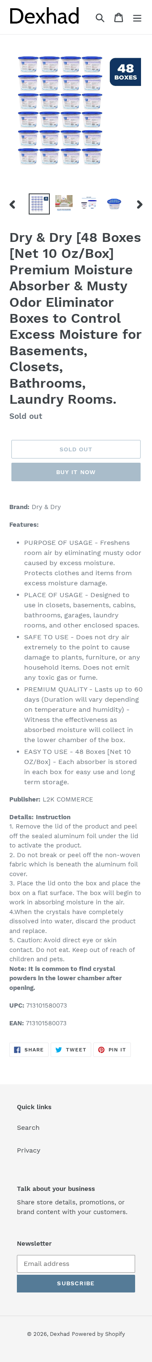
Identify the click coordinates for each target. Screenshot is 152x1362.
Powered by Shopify (98, 1334)
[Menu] (137, 17)
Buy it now (76, 472)
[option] (39, 204)
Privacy (29, 1150)
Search (28, 1127)
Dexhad (60, 1334)
